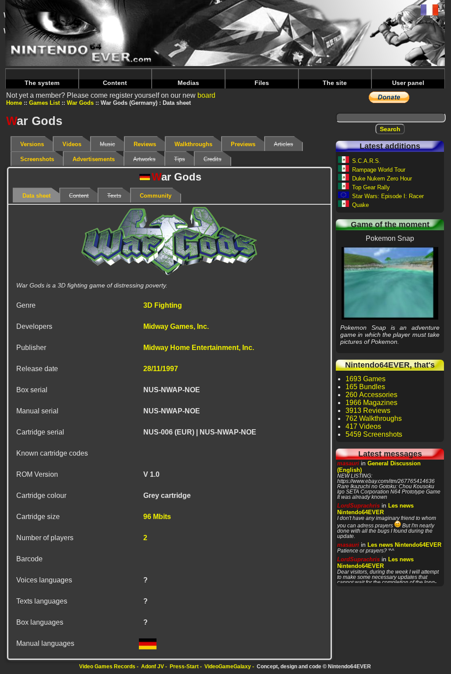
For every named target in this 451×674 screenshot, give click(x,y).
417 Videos (363, 426)
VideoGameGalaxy (227, 666)
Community (155, 195)
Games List (44, 102)
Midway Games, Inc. (176, 326)
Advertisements (94, 159)
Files (262, 82)
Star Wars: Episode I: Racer (388, 196)
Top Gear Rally (371, 187)
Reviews (145, 144)
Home (14, 102)
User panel (408, 82)
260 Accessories (371, 394)
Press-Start (184, 666)
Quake (360, 205)
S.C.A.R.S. (366, 161)
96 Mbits (157, 516)
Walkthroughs (193, 144)
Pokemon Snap (390, 283)
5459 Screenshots (374, 434)
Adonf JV (152, 666)
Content (115, 82)
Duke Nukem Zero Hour (382, 178)
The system (42, 82)
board (206, 95)
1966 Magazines (371, 402)
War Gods (80, 102)
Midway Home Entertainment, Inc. (198, 347)
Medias (188, 82)
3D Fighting (162, 305)
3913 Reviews (368, 410)
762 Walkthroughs (374, 418)
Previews (243, 144)
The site (335, 82)
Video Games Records (107, 666)
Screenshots (37, 159)
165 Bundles (365, 386)
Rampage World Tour (378, 169)
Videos (71, 144)
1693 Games (366, 379)
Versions (32, 144)
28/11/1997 (160, 368)
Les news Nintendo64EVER (375, 509)
